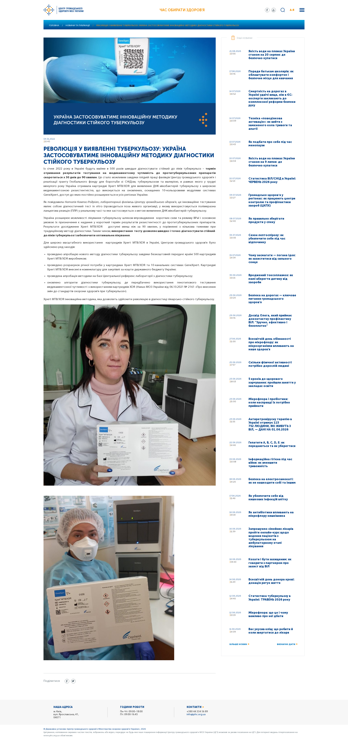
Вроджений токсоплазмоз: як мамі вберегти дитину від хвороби (270, 278)
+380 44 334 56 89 (197, 711)
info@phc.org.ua (196, 714)
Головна (54, 25)
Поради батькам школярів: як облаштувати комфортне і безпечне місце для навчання (271, 75)
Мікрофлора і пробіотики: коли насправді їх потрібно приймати (269, 402)
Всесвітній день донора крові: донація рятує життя (271, 581)
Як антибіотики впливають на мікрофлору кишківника (271, 514)
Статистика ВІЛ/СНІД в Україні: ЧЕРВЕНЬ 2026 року (272, 180)
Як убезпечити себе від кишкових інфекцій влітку (268, 497)
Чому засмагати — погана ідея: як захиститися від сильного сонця (272, 258)
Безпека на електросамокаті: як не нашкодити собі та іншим (272, 480)
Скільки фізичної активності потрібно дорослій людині (270, 364)
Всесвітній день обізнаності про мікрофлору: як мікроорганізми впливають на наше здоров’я (271, 344)
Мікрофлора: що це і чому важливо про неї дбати (268, 614)
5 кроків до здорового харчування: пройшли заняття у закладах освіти (272, 382)
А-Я (292, 10)
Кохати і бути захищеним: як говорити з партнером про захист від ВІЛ (269, 563)
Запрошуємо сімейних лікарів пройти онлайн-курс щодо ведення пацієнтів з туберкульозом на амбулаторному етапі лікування (270, 537)
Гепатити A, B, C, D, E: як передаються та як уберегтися (271, 444)
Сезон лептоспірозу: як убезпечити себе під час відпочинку (266, 238)
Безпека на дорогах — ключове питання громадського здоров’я (272, 299)
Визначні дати (286, 644)
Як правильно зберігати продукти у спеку (266, 220)
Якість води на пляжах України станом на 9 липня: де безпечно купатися (271, 162)
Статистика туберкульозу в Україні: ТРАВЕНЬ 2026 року (269, 597)
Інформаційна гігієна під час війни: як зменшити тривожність (270, 462)
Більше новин (238, 644)
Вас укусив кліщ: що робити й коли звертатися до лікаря (270, 630)
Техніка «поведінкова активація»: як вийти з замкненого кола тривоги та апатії (270, 124)
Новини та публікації (78, 25)
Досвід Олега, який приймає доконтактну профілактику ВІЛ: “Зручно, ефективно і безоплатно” (270, 321)
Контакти (194, 707)
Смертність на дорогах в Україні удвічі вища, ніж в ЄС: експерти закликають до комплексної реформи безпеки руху (271, 98)
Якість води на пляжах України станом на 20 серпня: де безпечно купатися (271, 55)
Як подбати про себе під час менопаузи (270, 143)
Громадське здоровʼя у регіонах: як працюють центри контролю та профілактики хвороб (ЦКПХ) (271, 200)
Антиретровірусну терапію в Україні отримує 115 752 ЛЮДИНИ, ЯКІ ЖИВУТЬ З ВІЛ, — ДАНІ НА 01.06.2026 (270, 424)
